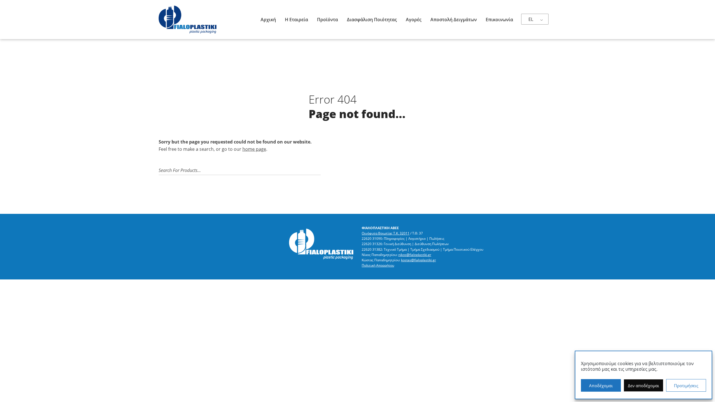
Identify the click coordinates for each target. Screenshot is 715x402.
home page (254, 149)
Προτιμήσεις (686, 385)
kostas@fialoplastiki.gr (418, 260)
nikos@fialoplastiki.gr (414, 254)
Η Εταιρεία (296, 19)
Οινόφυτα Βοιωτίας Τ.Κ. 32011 (385, 233)
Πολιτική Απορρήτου (378, 265)
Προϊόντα (327, 19)
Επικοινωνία (499, 19)
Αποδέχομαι (601, 385)
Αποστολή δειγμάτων (453, 19)
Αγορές (413, 19)
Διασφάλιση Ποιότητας (372, 19)
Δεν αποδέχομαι (643, 385)
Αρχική (268, 19)
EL (530, 19)
